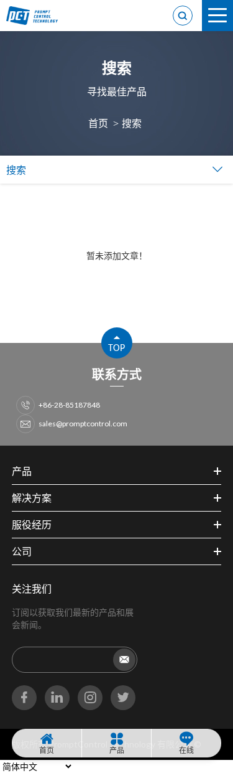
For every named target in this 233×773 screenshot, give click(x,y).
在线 (186, 750)
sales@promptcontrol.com (83, 423)
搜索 (132, 123)
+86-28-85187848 (69, 405)
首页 (98, 123)
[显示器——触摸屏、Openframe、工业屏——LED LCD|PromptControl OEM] (37, 15)
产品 (116, 750)
